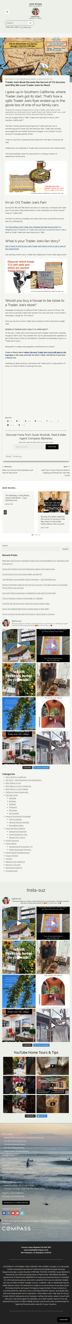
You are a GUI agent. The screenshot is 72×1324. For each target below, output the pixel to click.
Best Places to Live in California (18, 786)
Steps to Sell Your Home (12, 1182)
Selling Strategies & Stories (20, 850)
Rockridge (13, 810)
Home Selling (11, 843)
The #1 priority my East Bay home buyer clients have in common (28, 614)
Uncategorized (12, 871)
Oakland (12, 804)
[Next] (66, 512)
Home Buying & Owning (28, 79)
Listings (9, 859)
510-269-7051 (26, 27)
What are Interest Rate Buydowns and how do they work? (17, 470)
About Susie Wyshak (10, 1162)
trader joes (17, 456)
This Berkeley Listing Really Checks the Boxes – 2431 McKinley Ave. (17, 497)
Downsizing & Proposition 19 (20, 847)
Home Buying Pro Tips (44, 79)
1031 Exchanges (15, 819)
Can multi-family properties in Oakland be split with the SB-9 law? (29, 593)
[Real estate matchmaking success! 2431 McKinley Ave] (53, 713)
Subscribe (52, 447)
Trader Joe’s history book (50, 110)
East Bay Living (12, 795)
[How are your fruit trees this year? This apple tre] (19, 713)
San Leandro (14, 813)
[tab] (32, 534)
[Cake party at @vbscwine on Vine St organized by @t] (19, 645)
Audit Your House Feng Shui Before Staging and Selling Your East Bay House (55, 471)
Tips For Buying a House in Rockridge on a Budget (22, 598)
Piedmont (13, 807)
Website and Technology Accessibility (17, 1169)
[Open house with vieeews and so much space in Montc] (19, 747)
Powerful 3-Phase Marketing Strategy (19, 1185)
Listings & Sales (8, 1155)
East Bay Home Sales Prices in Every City (18, 1172)
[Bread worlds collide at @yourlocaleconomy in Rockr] (53, 679)
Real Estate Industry (14, 868)
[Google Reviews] (17, 1213)
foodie (8, 456)
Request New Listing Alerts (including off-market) (24, 1137)
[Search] (30, 23)
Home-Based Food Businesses (18, 852)
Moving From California (15, 862)
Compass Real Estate (29, 1221)
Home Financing (12, 840)
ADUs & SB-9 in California (16, 777)
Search (5, 545)
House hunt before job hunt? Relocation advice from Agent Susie (28, 569)
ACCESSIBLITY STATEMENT (14, 1266)
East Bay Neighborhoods (14, 1148)
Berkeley (12, 801)
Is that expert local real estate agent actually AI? (22, 574)
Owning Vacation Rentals (19, 822)
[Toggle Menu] (7, 12)
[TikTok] (22, 1213)
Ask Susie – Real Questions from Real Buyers (24, 780)
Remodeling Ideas (16, 825)
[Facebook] (4, 1213)
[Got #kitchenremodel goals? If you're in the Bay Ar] (53, 645)
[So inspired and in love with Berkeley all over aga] (19, 679)
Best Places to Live (12, 79)
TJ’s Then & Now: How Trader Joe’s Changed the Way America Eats (31, 227)
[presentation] (54, 501)
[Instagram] (8, 1213)
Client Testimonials (10, 1158)
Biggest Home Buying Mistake (16, 1151)
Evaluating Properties (18, 831)
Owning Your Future (17, 837)
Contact (5, 1165)
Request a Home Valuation (13, 1193)
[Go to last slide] (5, 512)
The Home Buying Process (14, 1144)
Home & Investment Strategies (18, 816)
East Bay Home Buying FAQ (15, 1141)
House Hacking (12, 856)
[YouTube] (13, 1213)
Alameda (12, 798)
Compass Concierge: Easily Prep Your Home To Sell (24, 1189)
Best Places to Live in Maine (17, 789)
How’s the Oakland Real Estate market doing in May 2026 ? (26, 609)
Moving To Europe (13, 865)
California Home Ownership (17, 792)
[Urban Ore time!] (53, 747)
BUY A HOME (7, 1134)
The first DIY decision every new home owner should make (26, 603)
